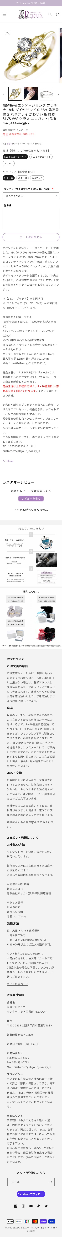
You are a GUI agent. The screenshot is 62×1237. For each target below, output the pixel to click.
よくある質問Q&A (26, 822)
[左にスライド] (4, 94)
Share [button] (10, 461)
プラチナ (8, 163)
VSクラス (22, 177)
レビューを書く (31, 498)
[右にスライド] (58, 94)
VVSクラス (37, 177)
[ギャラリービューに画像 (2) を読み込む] (31, 93)
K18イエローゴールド (15, 156)
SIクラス (8, 177)
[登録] (50, 1182)
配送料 (9, 143)
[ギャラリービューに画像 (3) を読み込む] (46, 93)
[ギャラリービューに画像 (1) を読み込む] (15, 93)
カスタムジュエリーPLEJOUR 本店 (29, 1227)
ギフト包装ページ (17, 984)
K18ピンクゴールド (41, 156)
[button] (4, 14)
